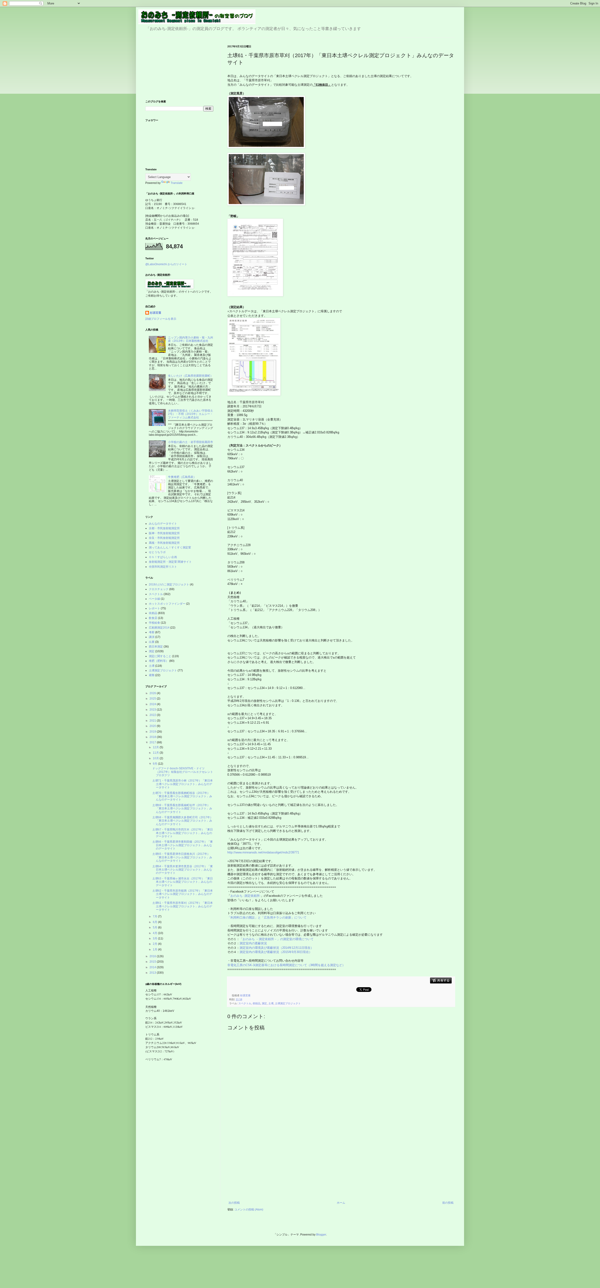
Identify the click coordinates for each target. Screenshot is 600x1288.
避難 (151, 675)
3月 (155, 938)
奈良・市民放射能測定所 (164, 538)
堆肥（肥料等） (159, 661)
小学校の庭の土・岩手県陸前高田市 (190, 442)
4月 (155, 933)
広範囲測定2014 (159, 627)
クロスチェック (159, 589)
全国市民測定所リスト (163, 566)
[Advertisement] (341, 1166)
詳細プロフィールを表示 (160, 318)
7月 (155, 916)
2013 (153, 972)
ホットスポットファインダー (167, 603)
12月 (156, 747)
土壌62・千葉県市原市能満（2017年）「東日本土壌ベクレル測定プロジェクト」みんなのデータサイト (182, 894)
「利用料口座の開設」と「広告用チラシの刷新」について (267, 917)
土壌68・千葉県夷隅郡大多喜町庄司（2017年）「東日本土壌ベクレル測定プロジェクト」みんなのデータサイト (182, 821)
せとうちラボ (157, 552)
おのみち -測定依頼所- (245, 895)
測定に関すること (160, 656)
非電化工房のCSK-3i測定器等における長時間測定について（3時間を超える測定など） (286, 965)
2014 (153, 967)
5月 (155, 927)
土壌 (271, 1003)
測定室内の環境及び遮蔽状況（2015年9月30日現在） (276, 952)
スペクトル (244, 1003)
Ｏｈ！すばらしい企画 (163, 557)
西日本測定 (156, 646)
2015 (153, 961)
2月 (155, 944)
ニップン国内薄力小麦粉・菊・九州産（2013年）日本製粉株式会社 (190, 339)
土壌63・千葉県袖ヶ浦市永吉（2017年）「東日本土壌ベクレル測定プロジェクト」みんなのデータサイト (182, 882)
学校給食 (154, 622)
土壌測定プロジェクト (288, 1003)
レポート (154, 608)
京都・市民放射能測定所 (164, 528)
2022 (153, 715)
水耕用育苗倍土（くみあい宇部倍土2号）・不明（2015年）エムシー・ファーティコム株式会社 (190, 414)
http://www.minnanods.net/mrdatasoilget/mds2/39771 (263, 852)
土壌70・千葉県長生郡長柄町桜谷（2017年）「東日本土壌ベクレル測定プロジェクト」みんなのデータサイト (182, 796)
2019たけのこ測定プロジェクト (169, 584)
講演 (151, 637)
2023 (153, 709)
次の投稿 (234, 1202)
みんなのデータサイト (163, 523)
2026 (153, 693)
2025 (153, 698)
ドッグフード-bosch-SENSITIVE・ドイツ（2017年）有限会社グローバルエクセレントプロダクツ (182, 772)
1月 (155, 949)
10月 (156, 758)
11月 (156, 752)
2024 (153, 704)
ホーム (341, 1202)
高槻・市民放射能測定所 (164, 542)
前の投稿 (448, 1202)
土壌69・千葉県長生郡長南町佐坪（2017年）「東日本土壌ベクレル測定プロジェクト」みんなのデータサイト (182, 809)
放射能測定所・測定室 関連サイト (170, 561)
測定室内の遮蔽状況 (253, 943)
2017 (153, 742)
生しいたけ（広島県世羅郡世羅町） (190, 375)
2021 (153, 720)
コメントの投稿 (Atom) (248, 1209)
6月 (155, 922)
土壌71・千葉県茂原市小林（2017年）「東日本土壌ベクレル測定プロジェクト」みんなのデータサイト (182, 784)
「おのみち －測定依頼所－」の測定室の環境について (277, 939)
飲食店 (153, 618)
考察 (151, 632)
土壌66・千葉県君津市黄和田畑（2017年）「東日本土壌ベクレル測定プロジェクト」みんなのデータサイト (182, 845)
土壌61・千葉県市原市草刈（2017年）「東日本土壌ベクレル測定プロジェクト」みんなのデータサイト (182, 906)
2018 (153, 737)
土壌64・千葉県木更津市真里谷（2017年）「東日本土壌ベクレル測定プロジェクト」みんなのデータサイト (182, 870)
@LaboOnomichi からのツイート (166, 264)
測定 (264, 1003)
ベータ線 (154, 598)
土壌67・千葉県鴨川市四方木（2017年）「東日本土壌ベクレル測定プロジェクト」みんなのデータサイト (182, 833)
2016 (153, 956)
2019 (153, 731)
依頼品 (256, 1003)
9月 (155, 763)
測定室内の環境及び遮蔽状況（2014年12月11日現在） (277, 947)
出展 (151, 642)
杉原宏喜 (155, 312)
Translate (177, 183)
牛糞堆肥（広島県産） (182, 477)
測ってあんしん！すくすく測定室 (170, 547)
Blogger (321, 1234)
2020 (153, 726)
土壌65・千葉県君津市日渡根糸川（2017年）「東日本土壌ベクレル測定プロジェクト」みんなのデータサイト (182, 857)
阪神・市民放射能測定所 (164, 533)
